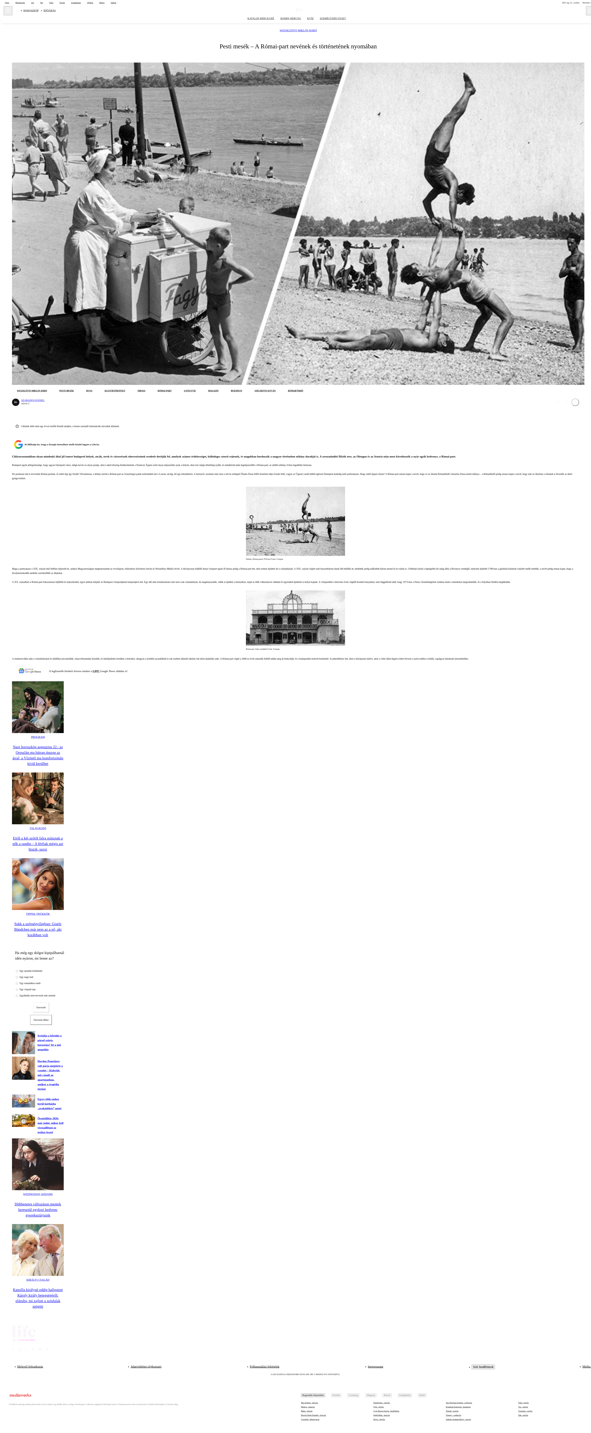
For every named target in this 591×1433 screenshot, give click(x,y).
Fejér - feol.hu (378, 1407)
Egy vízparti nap (28, 989)
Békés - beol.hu (306, 1411)
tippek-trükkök (38, 913)
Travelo (62, 3)
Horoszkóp (31, 10)
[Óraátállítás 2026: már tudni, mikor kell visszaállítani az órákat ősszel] (23, 1120)
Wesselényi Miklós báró (298, 30)
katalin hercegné (260, 18)
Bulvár (387, 1395)
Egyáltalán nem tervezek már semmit (37, 995)
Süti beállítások (483, 1367)
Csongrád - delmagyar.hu (310, 1419)
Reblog (102, 3)
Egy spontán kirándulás (31, 971)
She (41, 3)
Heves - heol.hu (379, 1419)
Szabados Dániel (33, 400)
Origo (7, 3)
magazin (213, 391)
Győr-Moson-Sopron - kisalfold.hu (386, 1411)
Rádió (422, 1395)
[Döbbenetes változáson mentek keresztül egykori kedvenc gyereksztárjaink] (38, 1164)
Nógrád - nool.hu (452, 1411)
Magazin (371, 1395)
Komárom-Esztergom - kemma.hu (458, 1407)
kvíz (310, 18)
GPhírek (90, 3)
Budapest (236, 391)
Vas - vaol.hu (523, 1407)
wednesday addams (38, 1194)
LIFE (96, 671)
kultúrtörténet (115, 391)
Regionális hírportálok (313, 1395)
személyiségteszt (333, 18)
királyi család (37, 1279)
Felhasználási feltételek (264, 1366)
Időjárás (50, 10)
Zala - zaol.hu (523, 1415)
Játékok (113, 3)
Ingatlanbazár (76, 3)
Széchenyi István (265, 391)
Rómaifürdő (295, 391)
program (38, 737)
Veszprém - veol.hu (525, 1411)
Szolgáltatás (405, 1395)
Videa (51, 3)
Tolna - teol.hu (523, 1403)
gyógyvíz (190, 391)
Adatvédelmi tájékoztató (146, 1366)
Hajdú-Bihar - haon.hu (381, 1415)
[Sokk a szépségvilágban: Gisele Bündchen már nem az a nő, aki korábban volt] (38, 884)
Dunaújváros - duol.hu (381, 1403)
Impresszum (375, 1366)
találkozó (38, 828)
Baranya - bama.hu (308, 1407)
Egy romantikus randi (30, 983)
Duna (89, 391)
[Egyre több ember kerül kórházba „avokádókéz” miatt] (23, 1101)
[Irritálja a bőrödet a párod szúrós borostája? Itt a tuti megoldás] (23, 1042)
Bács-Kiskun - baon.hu (309, 1403)
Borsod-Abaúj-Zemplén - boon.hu (313, 1415)
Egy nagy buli (26, 977)
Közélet (336, 1395)
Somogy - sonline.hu (453, 1415)
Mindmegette (20, 3)
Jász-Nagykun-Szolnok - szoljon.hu (459, 1403)
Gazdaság (353, 1395)
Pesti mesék (66, 391)
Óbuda (141, 391)
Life (32, 3)
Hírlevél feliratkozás (30, 1366)
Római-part (165, 391)
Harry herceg (290, 18)
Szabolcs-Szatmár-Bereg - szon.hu (458, 1419)
